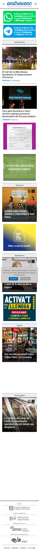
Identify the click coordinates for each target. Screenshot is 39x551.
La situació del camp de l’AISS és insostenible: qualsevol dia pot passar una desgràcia (19, 423)
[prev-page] (29, 191)
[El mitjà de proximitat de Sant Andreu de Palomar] (19, 4)
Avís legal (31, 548)
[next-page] (33, 191)
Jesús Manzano (16, 80)
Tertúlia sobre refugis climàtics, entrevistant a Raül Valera (19, 214)
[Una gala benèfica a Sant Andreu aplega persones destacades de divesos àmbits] (19, 97)
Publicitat (15, 548)
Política (6, 80)
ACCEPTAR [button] (13, 279)
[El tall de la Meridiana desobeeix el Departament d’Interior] (19, 58)
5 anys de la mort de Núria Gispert (17, 286)
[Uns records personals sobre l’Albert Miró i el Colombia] (19, 345)
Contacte (23, 548)
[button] (35, 3)
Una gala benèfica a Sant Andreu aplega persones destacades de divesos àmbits (19, 113)
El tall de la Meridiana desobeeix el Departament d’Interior (17, 74)
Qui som (6, 548)
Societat (6, 120)
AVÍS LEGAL (25, 279)
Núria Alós (15, 120)
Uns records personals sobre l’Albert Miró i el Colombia (19, 356)
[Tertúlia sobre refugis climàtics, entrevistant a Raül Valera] (19, 204)
